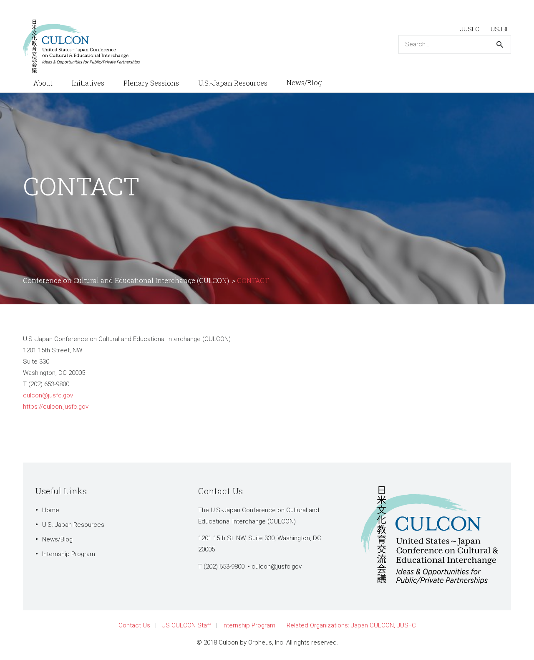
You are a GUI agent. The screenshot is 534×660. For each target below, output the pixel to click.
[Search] (500, 44)
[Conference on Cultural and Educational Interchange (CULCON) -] (85, 45)
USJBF (500, 29)
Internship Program (68, 554)
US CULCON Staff (186, 625)
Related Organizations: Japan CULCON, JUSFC (351, 625)
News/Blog (57, 539)
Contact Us (134, 625)
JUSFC (469, 29)
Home (50, 510)
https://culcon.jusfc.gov (55, 406)
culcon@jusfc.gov (48, 395)
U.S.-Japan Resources (73, 525)
